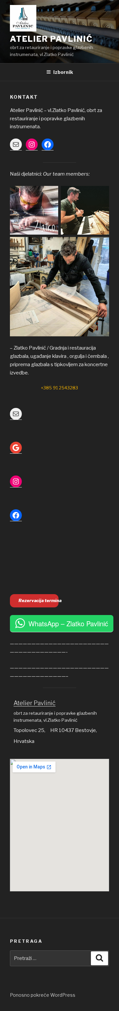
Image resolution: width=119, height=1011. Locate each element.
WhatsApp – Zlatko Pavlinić (68, 623)
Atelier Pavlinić (51, 39)
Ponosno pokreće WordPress (42, 995)
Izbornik (63, 72)
